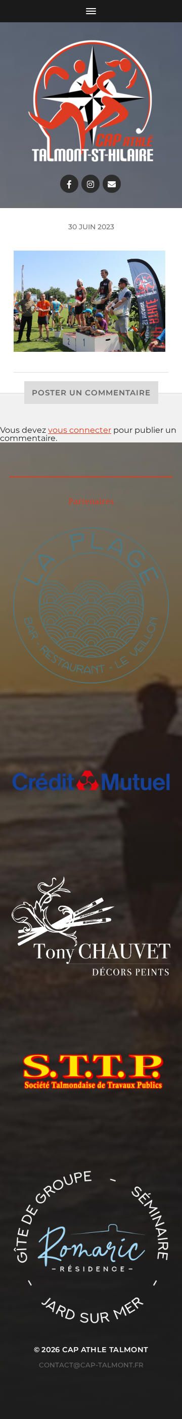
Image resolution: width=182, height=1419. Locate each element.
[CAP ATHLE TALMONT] (91, 100)
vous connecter (79, 430)
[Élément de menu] (69, 184)
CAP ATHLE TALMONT (105, 1349)
